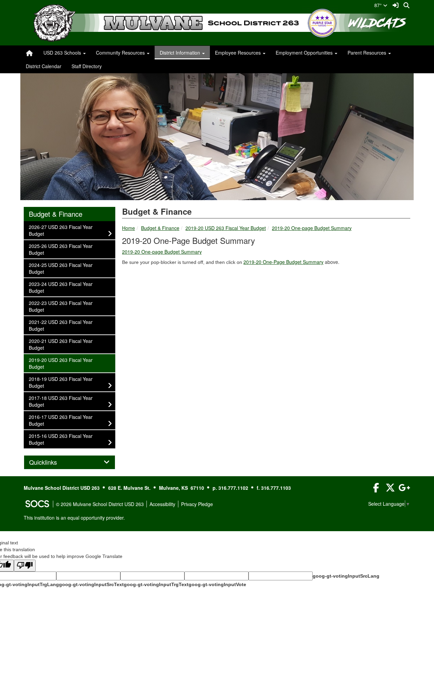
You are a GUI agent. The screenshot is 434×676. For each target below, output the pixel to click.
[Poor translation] (25, 566)
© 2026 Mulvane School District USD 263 (100, 504)
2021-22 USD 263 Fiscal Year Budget (60, 325)
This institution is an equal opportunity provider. (74, 517)
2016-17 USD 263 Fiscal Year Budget (60, 420)
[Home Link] (29, 52)
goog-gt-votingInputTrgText (156, 584)
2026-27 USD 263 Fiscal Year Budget (60, 230)
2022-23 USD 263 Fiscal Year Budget (60, 306)
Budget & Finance (160, 228)
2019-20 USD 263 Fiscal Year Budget (225, 228)
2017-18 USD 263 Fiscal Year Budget (60, 401)
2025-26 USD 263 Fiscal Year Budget (60, 249)
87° (378, 5)
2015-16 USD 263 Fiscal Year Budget (60, 439)
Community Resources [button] (121, 52)
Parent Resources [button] (368, 52)
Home (128, 228)
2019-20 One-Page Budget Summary (283, 261)
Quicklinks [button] (50, 462)
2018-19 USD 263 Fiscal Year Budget (60, 382)
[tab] (69, 462)
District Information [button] (180, 52)
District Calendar (43, 66)
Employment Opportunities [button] (305, 52)
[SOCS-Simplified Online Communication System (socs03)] (37, 504)
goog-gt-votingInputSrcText (91, 584)
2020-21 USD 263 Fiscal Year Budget (60, 344)
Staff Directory (87, 66)
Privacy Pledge (197, 504)
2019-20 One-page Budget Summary (312, 228)
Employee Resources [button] (238, 52)
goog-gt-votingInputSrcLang (346, 576)
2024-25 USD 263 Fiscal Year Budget (60, 268)
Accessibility (162, 504)
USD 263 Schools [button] (62, 52)
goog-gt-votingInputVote (217, 584)
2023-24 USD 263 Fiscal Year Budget (60, 287)
